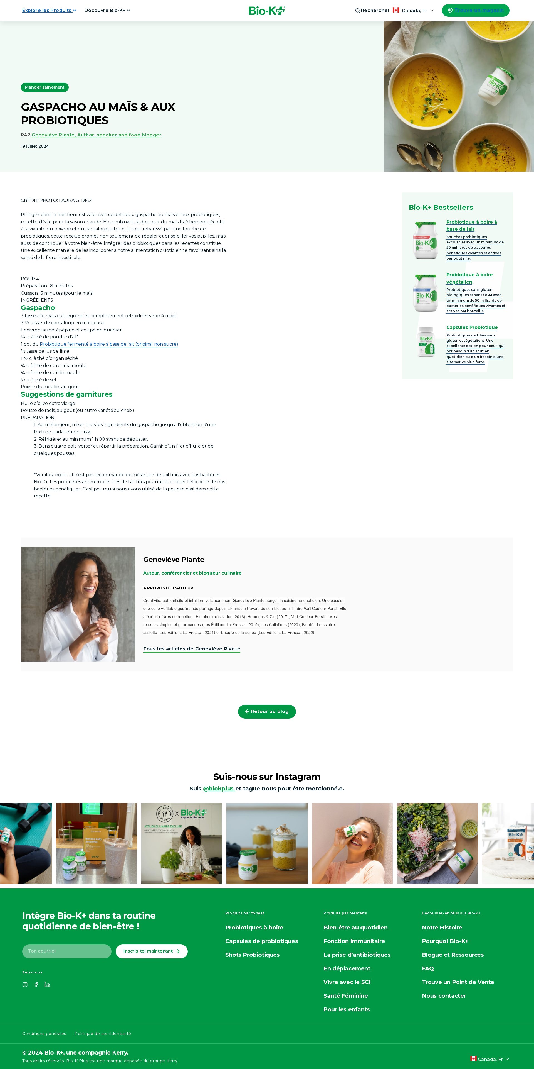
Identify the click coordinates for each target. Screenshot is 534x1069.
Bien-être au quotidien (355, 927)
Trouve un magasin (479, 10)
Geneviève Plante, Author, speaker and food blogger (96, 135)
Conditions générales (44, 1033)
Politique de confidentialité (103, 1033)
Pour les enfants (346, 1009)
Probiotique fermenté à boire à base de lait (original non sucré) (109, 344)
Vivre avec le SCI (346, 982)
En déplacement (346, 968)
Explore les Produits (47, 10)
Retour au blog (270, 711)
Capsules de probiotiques (261, 941)
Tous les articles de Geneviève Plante (191, 648)
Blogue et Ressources (453, 954)
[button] (369, 10)
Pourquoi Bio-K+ (445, 941)
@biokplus (219, 788)
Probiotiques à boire (254, 927)
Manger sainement (45, 87)
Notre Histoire (442, 927)
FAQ (428, 968)
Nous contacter (444, 995)
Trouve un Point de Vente (458, 982)
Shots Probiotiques (252, 954)
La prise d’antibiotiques (356, 954)
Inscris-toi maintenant (148, 951)
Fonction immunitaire (354, 941)
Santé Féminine (345, 995)
